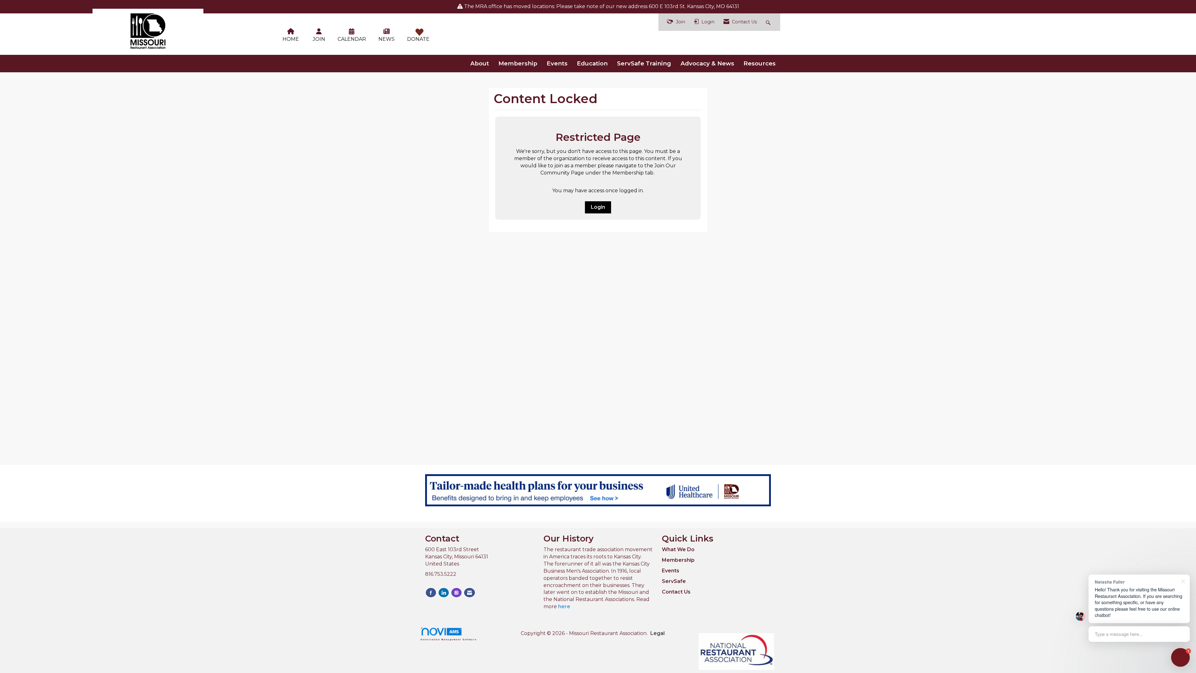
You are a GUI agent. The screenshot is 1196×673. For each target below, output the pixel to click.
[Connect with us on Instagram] (456, 592)
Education (592, 63)
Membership (517, 63)
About (479, 63)
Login (598, 207)
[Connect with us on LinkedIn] (443, 592)
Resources (759, 63)
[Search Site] (769, 22)
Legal (657, 633)
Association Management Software (448, 639)
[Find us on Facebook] (431, 592)
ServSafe (674, 581)
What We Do (678, 549)
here (564, 606)
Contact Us (676, 592)
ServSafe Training (644, 63)
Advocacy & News (707, 63)
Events (557, 63)
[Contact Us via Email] (469, 592)
